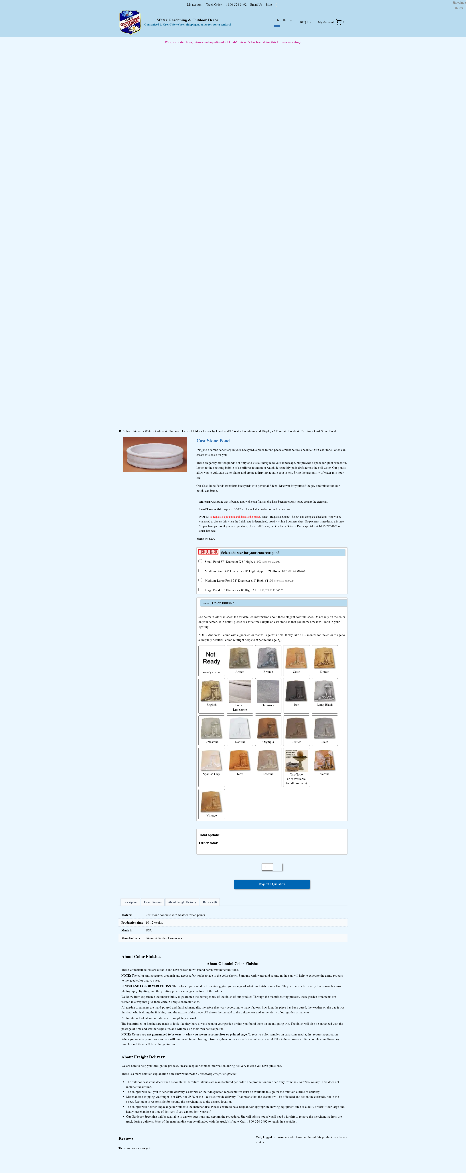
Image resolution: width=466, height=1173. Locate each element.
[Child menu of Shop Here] (277, 52)
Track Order (195, 31)
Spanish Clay (211, 979)
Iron (296, 910)
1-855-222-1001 (328, 731)
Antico (239, 877)
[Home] (120, 636)
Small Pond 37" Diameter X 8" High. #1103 (242, 767)
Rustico (296, 947)
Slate (324, 947)
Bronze (268, 877)
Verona (324, 979)
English (212, 910)
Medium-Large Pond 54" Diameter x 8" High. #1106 (249, 786)
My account (175, 31)
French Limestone (240, 912)
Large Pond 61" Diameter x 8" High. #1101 (244, 795)
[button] (120, 645)
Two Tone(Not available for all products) (296, 984)
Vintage (211, 1021)
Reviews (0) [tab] (210, 1109)
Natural (240, 947)
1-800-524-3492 (217, 31)
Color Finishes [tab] (152, 1109)
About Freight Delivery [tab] (182, 1109)
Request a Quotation (272, 1090)
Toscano (268, 979)
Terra (239, 979)
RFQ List (306, 48)
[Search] (293, 31)
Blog (250, 31)
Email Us (237, 31)
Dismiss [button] (456, 21)
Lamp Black (325, 910)
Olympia (268, 947)
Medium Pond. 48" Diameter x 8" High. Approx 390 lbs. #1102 (255, 776)
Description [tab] (130, 1109)
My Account (326, 48)
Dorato (324, 877)
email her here (207, 736)
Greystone (268, 910)
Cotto (296, 877)
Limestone (211, 947)
